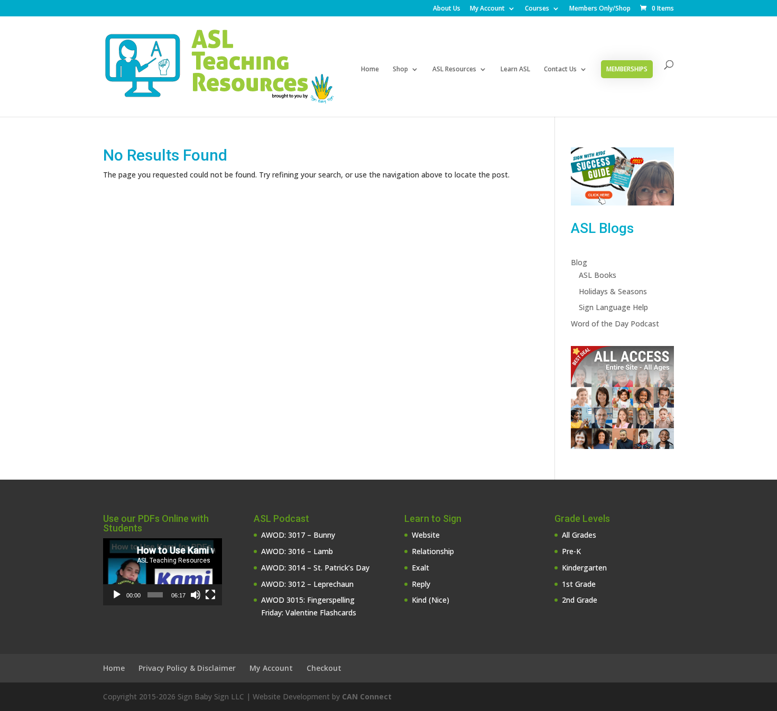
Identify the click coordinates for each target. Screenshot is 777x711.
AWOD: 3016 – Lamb (297, 551)
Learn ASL (515, 69)
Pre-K (571, 551)
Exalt (420, 568)
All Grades (579, 535)
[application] (162, 571)
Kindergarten (584, 568)
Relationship (433, 551)
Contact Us (560, 69)
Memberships (627, 68)
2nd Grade (579, 600)
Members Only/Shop (600, 9)
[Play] (117, 595)
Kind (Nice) (430, 600)
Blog (579, 262)
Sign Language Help (613, 307)
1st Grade (579, 584)
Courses (537, 9)
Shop (400, 69)
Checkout (324, 668)
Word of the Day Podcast (615, 324)
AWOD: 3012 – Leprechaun (307, 584)
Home (370, 69)
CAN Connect (367, 696)
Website (426, 535)
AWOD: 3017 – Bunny (298, 535)
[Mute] (195, 595)
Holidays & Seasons (613, 291)
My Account (487, 9)
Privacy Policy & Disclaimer (187, 668)
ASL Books (597, 275)
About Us (446, 9)
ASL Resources (454, 69)
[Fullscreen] (210, 595)
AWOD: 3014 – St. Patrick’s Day (315, 568)
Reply (421, 584)
